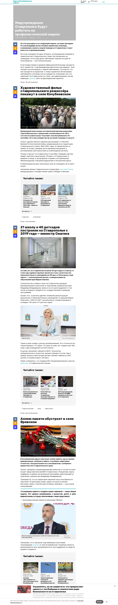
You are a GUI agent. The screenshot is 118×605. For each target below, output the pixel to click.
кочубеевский (36, 217)
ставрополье (25, 217)
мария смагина (49, 408)
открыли (36, 545)
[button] (24, 589)
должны (32, 78)
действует (24, 363)
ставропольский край (27, 408)
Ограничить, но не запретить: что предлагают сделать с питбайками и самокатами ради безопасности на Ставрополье (58, 589)
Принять (99, 601)
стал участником (66, 169)
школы (39, 408)
